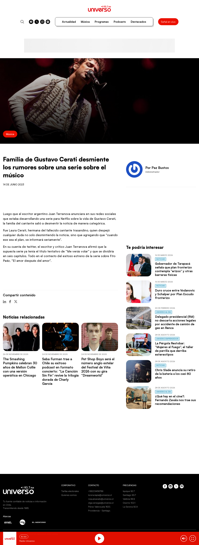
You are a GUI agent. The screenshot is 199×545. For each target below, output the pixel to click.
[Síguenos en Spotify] (48, 22)
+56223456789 (95, 491)
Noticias (160, 259)
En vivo (24, 537)
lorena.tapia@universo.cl (100, 495)
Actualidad (69, 21)
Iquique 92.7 (129, 491)
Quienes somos (69, 495)
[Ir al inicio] (99, 9)
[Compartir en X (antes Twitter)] (15, 301)
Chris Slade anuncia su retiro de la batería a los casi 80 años (175, 373)
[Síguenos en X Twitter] (37, 22)
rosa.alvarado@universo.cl (100, 499)
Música (85, 21)
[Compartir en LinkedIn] (4, 301)
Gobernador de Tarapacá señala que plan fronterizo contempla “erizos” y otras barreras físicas (174, 269)
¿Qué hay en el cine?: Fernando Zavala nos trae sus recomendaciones (175, 400)
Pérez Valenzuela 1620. (99, 506)
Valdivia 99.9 (129, 499)
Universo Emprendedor (167, 339)
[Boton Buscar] (22, 21)
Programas (102, 21)
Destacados (138, 21)
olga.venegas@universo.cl (100, 502)
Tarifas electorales (70, 491)
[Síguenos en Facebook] (31, 22)
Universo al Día (163, 312)
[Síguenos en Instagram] (42, 22)
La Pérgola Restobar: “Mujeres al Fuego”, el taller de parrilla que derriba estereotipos (174, 348)
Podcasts (120, 21)
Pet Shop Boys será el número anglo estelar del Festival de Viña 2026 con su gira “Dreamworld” (97, 367)
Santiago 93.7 (129, 495)
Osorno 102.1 (129, 502)
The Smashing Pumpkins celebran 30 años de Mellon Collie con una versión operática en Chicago (20, 367)
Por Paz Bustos (157, 168)
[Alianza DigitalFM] (22, 522)
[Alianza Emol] (8, 522)
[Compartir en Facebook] (10, 301)
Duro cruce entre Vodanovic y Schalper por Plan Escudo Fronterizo (175, 294)
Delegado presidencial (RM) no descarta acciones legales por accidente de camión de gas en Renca (175, 322)
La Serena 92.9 (130, 506)
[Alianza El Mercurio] (39, 522)
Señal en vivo (168, 21)
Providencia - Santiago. (99, 510)
